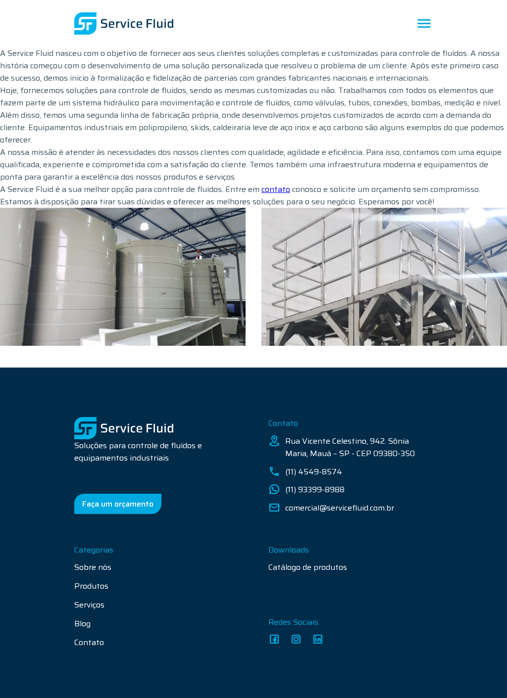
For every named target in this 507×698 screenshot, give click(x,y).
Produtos (91, 586)
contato (275, 189)
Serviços (89, 605)
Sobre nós (92, 567)
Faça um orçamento (117, 504)
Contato (89, 642)
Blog (82, 623)
